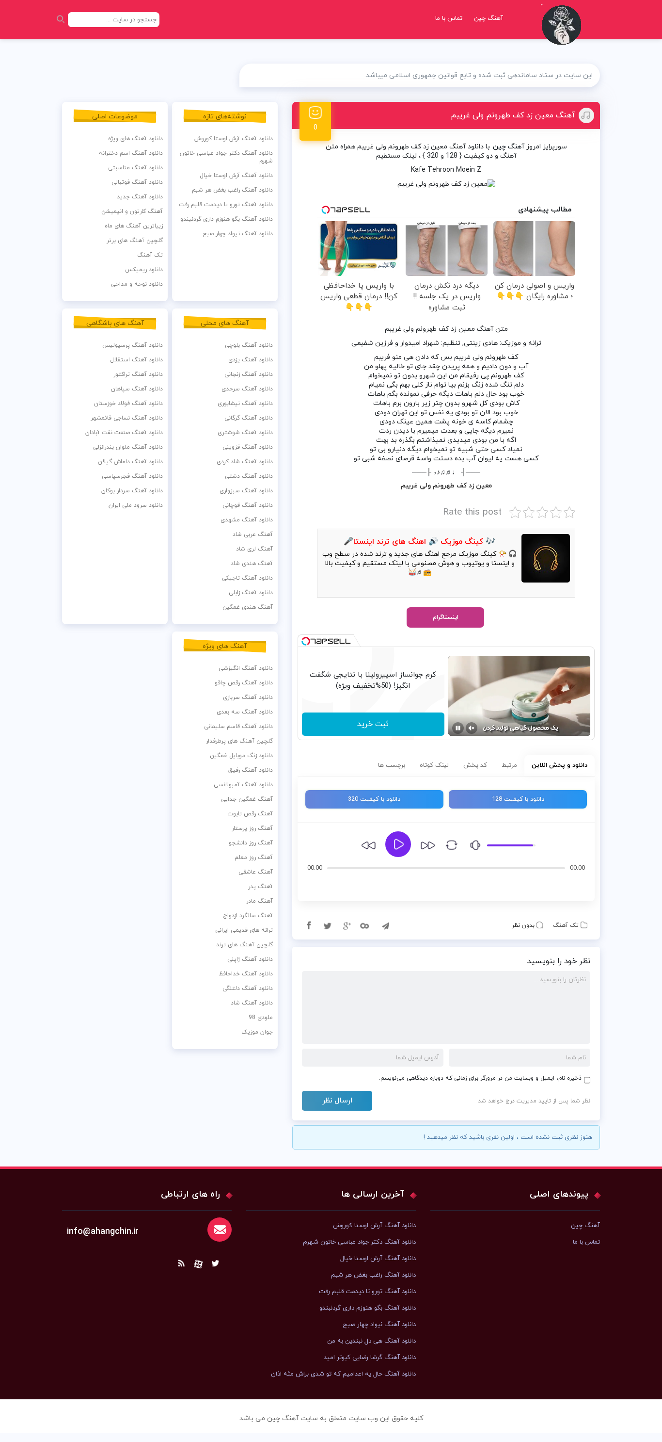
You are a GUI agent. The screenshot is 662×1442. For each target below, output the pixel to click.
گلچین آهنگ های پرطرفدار (239, 741)
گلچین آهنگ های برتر (135, 240)
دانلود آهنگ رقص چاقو (244, 683)
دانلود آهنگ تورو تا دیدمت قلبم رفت (226, 205)
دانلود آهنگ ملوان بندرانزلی (128, 447)
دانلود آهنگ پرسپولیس (132, 345)
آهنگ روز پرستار (252, 828)
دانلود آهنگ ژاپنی (250, 959)
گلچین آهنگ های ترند (244, 945)
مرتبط (509, 765)
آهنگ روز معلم (254, 857)
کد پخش (475, 765)
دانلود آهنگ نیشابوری (245, 403)
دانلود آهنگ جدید (140, 197)
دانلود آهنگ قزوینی (247, 447)
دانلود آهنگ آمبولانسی (243, 785)
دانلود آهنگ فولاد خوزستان (128, 403)
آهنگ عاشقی (255, 872)
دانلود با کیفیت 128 (518, 799)
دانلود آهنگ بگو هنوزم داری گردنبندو (226, 219)
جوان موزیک (257, 1032)
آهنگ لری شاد (254, 549)
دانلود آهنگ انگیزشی (246, 668)
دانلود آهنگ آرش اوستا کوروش (233, 139)
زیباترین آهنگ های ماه (134, 226)
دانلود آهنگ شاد (252, 1003)
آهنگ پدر (260, 887)
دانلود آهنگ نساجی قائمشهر (127, 418)
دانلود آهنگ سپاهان (137, 389)
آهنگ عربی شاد (253, 534)
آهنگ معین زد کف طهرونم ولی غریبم (513, 115)
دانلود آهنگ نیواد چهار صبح (238, 234)
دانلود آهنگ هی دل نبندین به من (371, 1341)
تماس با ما (448, 18)
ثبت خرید (373, 724)
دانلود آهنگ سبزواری (246, 491)
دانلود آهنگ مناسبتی (135, 168)
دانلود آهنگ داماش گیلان (130, 462)
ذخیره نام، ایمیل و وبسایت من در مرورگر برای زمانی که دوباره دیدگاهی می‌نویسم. (480, 1078)
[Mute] (471, 728)
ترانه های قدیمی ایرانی (244, 930)
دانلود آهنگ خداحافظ (246, 974)
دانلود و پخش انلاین (559, 765)
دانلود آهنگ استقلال (136, 360)
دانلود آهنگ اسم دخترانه (131, 153)
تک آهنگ (566, 925)
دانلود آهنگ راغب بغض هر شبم (232, 190)
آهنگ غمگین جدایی (247, 799)
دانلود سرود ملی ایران (136, 505)
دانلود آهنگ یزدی (250, 360)
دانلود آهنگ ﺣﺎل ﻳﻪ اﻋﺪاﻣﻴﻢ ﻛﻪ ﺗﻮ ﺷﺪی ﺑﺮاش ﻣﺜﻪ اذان (343, 1374)
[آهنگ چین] (563, 32)
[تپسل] (306, 641)
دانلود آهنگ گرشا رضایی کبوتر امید (370, 1357)
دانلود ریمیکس (144, 270)
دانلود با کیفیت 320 (374, 799)
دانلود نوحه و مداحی (137, 284)
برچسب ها (391, 765)
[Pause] (458, 728)
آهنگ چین (488, 18)
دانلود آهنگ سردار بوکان (132, 491)
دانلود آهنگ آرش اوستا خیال (236, 175)
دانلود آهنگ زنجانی (248, 374)
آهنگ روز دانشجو (251, 843)
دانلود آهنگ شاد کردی (245, 462)
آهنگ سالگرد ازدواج (248, 916)
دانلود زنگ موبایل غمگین (241, 756)
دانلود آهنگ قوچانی (247, 505)
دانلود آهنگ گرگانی (248, 418)
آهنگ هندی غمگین (247, 607)
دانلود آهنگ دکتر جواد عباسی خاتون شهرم (226, 157)
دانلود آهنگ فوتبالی (137, 182)
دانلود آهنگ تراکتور (138, 374)
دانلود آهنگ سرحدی (247, 389)
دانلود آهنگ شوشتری (245, 433)
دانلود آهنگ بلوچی (249, 345)
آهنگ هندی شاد (252, 563)
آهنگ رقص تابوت (250, 814)
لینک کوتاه (434, 765)
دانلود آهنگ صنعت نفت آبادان (124, 433)
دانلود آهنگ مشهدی (247, 520)
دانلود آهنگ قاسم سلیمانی (238, 726)
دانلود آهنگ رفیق (250, 770)
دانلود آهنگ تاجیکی (247, 578)
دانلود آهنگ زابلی (251, 593)
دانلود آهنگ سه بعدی (245, 712)
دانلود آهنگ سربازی (248, 697)
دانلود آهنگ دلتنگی (247, 988)
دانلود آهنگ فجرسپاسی (132, 476)
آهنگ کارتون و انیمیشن (132, 211)
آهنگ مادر (259, 901)
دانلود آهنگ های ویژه (135, 139)
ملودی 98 (261, 1017)
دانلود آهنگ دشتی (249, 476)
